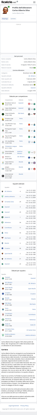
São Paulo (21, 113)
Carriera (13, 18)
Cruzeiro (7, 248)
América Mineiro (19, 152)
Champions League (11, 146)
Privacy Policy (24, 406)
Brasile (21, 162)
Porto (21, 118)
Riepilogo (5, 18)
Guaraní (33, 88)
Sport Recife (8, 253)
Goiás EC (7, 217)
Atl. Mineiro (32, 76)
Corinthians (8, 227)
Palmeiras (8, 222)
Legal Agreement (14, 406)
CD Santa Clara (9, 202)
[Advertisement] (18, 38)
